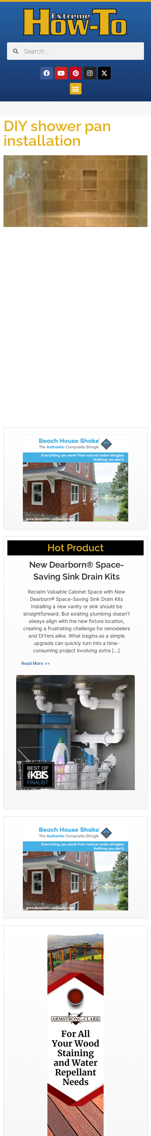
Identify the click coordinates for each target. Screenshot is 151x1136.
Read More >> (35, 663)
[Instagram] (90, 73)
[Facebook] (46, 73)
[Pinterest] (75, 73)
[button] (75, 88)
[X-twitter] (104, 73)
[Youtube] (61, 73)
